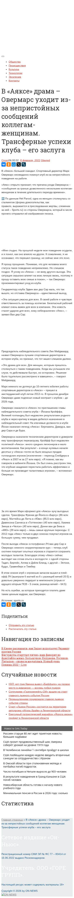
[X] (19, 164)
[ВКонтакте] (3, 164)
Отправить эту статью (21, 625)
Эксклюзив (15, 76)
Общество (15, 61)
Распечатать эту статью (22, 629)
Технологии (15, 73)
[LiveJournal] (24, 164)
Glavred (45, 160)
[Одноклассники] (8, 164)
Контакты (14, 80)
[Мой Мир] (13, 164)
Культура (14, 69)
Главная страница (12, 819)
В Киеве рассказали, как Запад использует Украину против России (35, 650)
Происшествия (17, 65)
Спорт (5, 160)
